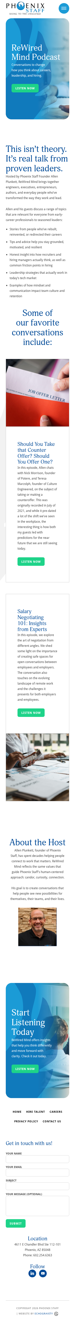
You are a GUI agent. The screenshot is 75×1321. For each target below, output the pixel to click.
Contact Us (52, 1121)
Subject (11, 1180)
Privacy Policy (26, 1121)
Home (17, 1111)
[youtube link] (43, 1273)
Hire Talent (35, 1111)
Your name (14, 1153)
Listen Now (25, 88)
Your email (14, 1167)
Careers (56, 1111)
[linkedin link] (33, 1273)
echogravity (44, 1313)
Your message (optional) (24, 1194)
